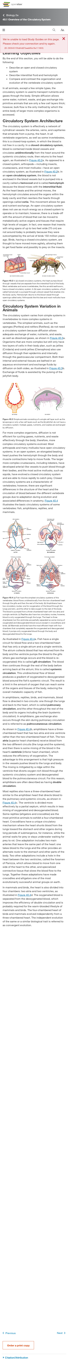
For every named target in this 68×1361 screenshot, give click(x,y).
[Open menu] (3, 30)
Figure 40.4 (51, 500)
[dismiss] (63, 39)
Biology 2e (12, 15)
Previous (10, 1333)
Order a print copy (18, 1345)
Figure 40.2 (35, 160)
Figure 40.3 (56, 337)
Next (60, 1332)
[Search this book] (54, 30)
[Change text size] (62, 30)
